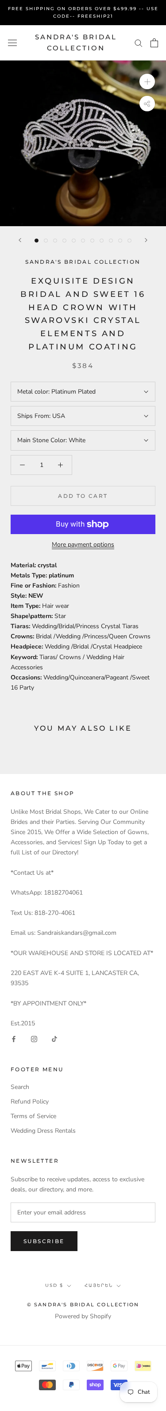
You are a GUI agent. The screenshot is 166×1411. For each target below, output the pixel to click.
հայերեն (99, 1285)
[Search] (139, 42)
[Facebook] (14, 1038)
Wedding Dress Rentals (43, 1131)
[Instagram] (34, 1038)
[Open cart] (154, 42)
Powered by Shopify (83, 1316)
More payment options (83, 544)
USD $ (54, 1285)
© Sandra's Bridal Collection (83, 1304)
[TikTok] (54, 1038)
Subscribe (44, 1241)
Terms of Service (33, 1116)
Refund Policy (30, 1101)
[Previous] (20, 240)
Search (20, 1087)
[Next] (146, 240)
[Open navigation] (12, 42)
